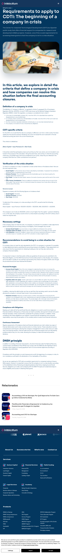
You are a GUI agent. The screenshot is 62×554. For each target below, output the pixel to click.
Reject (31, 550)
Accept (51, 550)
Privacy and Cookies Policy (30, 545)
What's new (7, 8)
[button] (58, 4)
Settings (10, 550)
